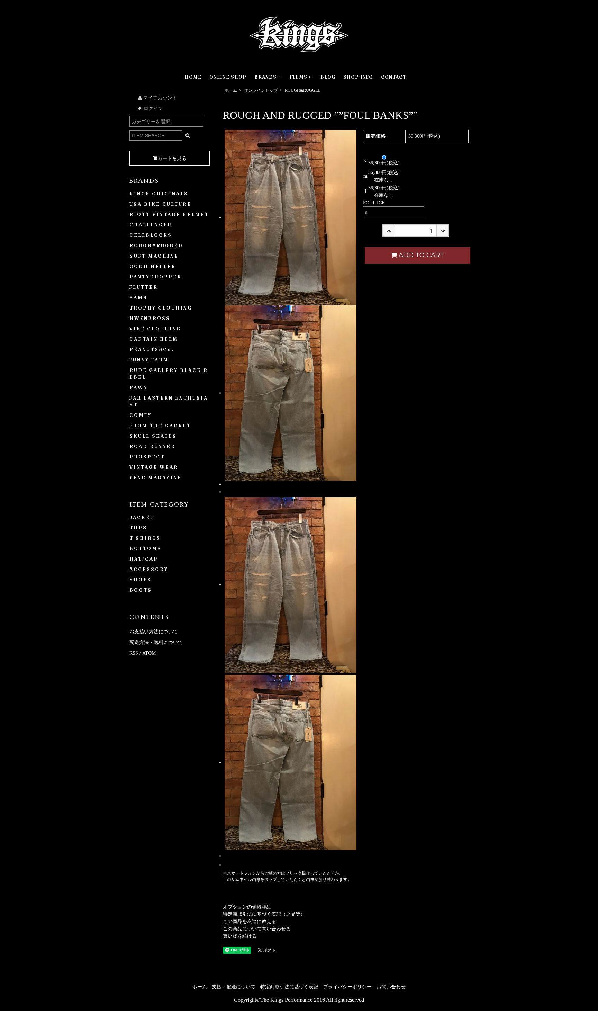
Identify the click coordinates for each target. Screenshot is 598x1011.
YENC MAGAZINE (155, 479)
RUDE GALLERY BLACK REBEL (168, 375)
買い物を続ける (240, 936)
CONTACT (393, 78)
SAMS (138, 299)
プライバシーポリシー (347, 987)
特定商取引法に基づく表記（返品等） (264, 914)
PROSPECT (147, 458)
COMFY (140, 416)
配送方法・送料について (156, 642)
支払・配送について (233, 987)
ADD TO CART (421, 255)
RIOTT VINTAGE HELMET (169, 216)
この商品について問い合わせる (257, 928)
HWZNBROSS (149, 319)
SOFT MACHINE (154, 257)
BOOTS (140, 591)
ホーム (231, 90)
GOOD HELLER (152, 268)
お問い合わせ (391, 987)
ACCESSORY (148, 570)
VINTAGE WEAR (153, 468)
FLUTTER (143, 288)
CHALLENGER (150, 226)
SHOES (140, 581)
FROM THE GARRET (160, 427)
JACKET (141, 519)
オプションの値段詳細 (247, 907)
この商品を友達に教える (249, 921)
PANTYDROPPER (155, 278)
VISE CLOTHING (155, 330)
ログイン (152, 108)
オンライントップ (261, 90)
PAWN (138, 389)
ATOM (149, 653)
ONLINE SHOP (227, 78)
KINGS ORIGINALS (158, 195)
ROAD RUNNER (152, 448)
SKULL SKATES (153, 437)
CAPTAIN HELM (153, 340)
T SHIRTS (145, 539)
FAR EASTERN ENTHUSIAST (168, 403)
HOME (193, 78)
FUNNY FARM (149, 361)
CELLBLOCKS (150, 236)
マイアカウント (159, 97)
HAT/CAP (143, 560)
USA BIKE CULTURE (160, 205)
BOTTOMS (145, 550)
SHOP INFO (358, 78)
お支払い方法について (153, 631)
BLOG (327, 78)
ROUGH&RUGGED (303, 90)
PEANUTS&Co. (151, 351)
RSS (133, 653)
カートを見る (172, 158)
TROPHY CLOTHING (160, 309)
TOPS (138, 529)
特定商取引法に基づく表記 (289, 987)
